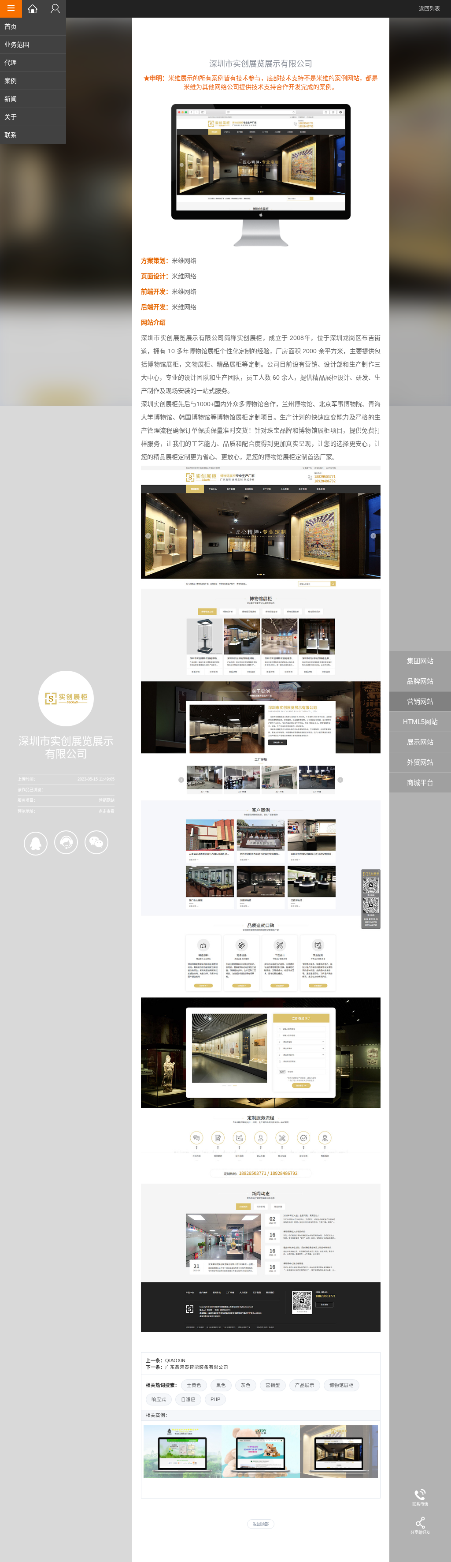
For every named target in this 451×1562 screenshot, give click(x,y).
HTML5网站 (420, 721)
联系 (10, 134)
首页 (10, 26)
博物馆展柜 (341, 1385)
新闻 (10, 98)
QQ (36, 844)
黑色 (221, 1385)
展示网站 (420, 742)
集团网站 (420, 661)
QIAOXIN (175, 1360)
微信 (96, 842)
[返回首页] (33, 9)
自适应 (188, 1399)
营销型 (273, 1385)
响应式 (159, 1399)
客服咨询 (66, 842)
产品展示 (304, 1385)
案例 (10, 80)
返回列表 (429, 9)
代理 (10, 62)
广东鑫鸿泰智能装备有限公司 (196, 1367)
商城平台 (420, 782)
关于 (10, 116)
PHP (215, 1399)
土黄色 (194, 1385)
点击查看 (107, 811)
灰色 (246, 1385)
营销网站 (420, 701)
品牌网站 (420, 681)
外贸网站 (420, 762)
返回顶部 (261, 1524)
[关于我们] (55, 9)
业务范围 (16, 44)
